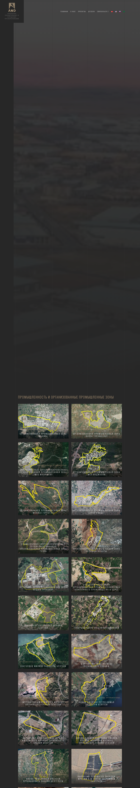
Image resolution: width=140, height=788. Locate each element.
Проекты (82, 11)
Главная (64, 11)
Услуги (91, 11)
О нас (73, 11)
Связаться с (103, 11)
